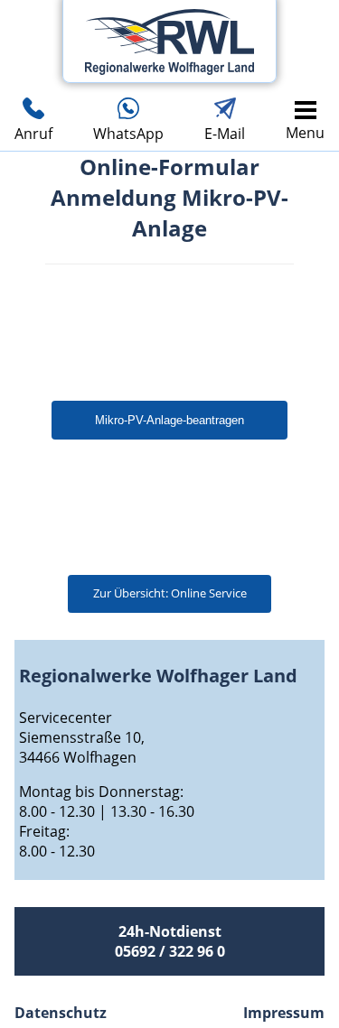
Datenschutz (60, 1013)
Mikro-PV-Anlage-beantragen (169, 420)
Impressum (284, 1013)
